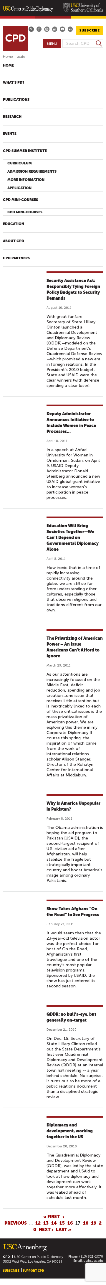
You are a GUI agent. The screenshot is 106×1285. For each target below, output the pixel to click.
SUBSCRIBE (89, 30)
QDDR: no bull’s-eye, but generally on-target (71, 1017)
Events (9, 134)
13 (46, 1222)
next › (46, 1229)
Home (8, 57)
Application (19, 188)
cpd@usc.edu (93, 1261)
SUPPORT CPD (33, 1270)
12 (38, 1222)
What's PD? (13, 82)
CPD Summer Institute (25, 151)
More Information (25, 180)
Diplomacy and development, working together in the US (70, 1131)
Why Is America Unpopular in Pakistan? (73, 806)
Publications (16, 100)
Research (12, 117)
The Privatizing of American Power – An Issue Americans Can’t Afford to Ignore (75, 647)
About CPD (13, 241)
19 (93, 1222)
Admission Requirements (32, 171)
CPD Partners (16, 258)
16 (70, 1222)
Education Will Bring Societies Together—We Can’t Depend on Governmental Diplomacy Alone (73, 537)
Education (13, 224)
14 (54, 1222)
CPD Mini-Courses (20, 200)
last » (63, 1229)
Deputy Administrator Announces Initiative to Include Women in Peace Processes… (71, 422)
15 (62, 1222)
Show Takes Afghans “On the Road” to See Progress (73, 911)
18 (85, 1222)
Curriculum (19, 163)
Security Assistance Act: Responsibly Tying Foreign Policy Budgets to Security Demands (73, 289)
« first (51, 1216)
